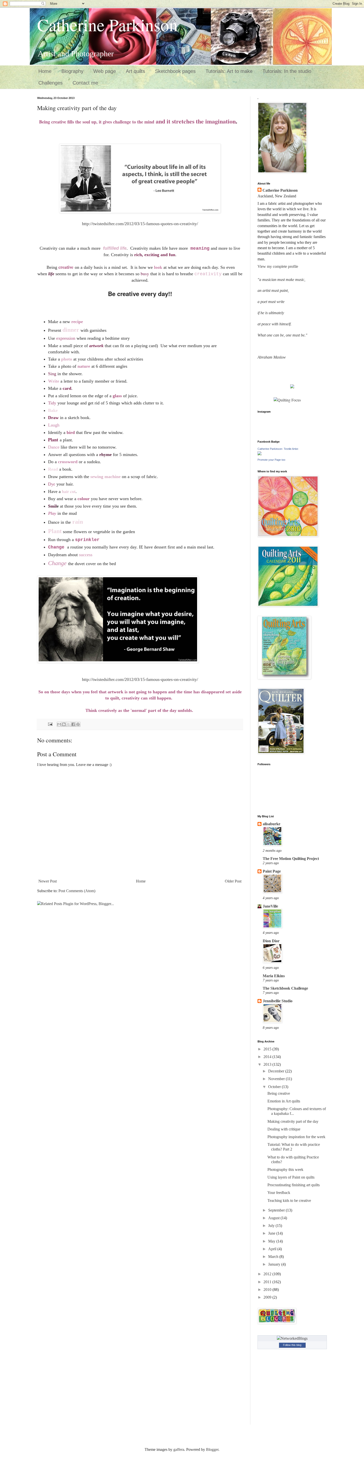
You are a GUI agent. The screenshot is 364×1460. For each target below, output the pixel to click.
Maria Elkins (274, 976)
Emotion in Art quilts (283, 1101)
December (276, 1071)
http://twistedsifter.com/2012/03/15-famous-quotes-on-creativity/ (140, 223)
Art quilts (135, 71)
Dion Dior (271, 941)
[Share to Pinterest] (78, 724)
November (277, 1079)
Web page (104, 71)
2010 (267, 1289)
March (273, 1256)
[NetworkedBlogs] (292, 1338)
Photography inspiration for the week (296, 1137)
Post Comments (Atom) (76, 891)
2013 (267, 1064)
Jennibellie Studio (277, 1001)
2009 (267, 1297)
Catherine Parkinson (107, 24)
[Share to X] (68, 724)
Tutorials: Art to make (229, 71)
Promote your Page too (271, 459)
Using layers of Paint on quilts (290, 1177)
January (274, 1264)
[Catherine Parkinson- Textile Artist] (259, 454)
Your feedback (278, 1192)
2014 (267, 1057)
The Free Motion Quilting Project (291, 858)
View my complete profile (278, 266)
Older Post (233, 881)
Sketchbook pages (175, 71)
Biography (72, 71)
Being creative (278, 1093)
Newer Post (47, 881)
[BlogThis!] (63, 724)
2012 (267, 1274)
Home (45, 71)
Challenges (50, 83)
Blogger (212, 1449)
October (275, 1087)
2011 (267, 1282)
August (274, 1218)
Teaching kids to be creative (289, 1200)
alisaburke (271, 824)
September (277, 1210)
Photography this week (285, 1169)
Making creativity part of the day (292, 1121)
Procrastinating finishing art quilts (293, 1185)
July (272, 1225)
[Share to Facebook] (73, 724)
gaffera (178, 1449)
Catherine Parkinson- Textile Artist (278, 448)
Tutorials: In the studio (286, 71)
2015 (267, 1049)
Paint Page (272, 871)
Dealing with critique (283, 1129)
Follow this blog (292, 1344)
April (272, 1249)
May (272, 1241)
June (272, 1233)
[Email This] (59, 724)
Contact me (85, 83)
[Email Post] (49, 724)
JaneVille (270, 906)
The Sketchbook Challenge (285, 988)
